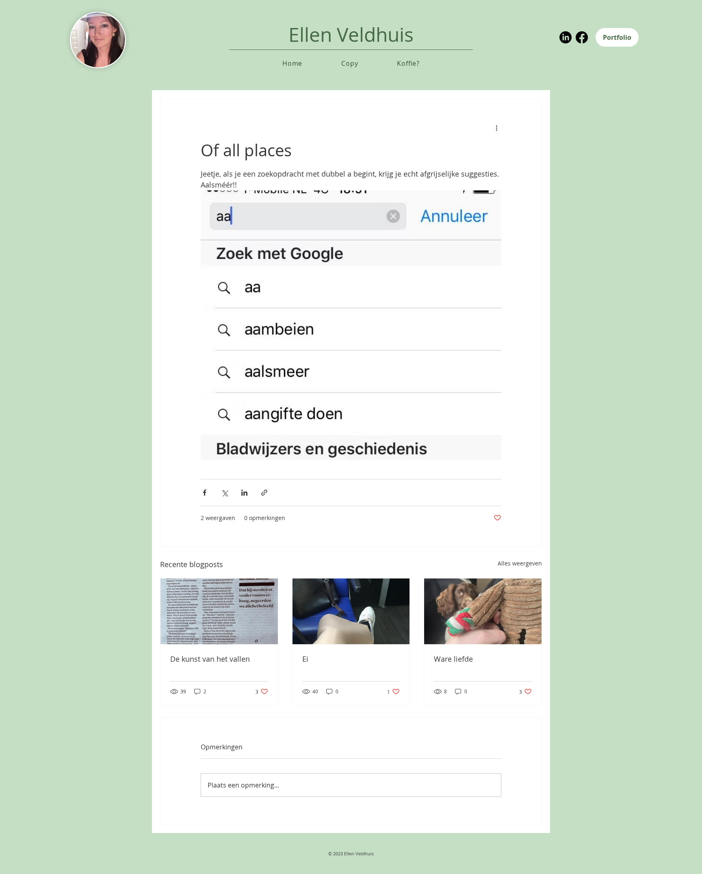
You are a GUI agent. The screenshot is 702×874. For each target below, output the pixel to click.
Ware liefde (453, 659)
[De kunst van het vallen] (219, 611)
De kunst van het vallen (210, 659)
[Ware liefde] (483, 611)
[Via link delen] (264, 492)
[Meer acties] (496, 128)
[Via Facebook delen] (204, 492)
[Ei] (351, 611)
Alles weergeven (520, 563)
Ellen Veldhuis (351, 34)
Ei (305, 659)
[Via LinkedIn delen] (244, 492)
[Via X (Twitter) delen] (224, 492)
